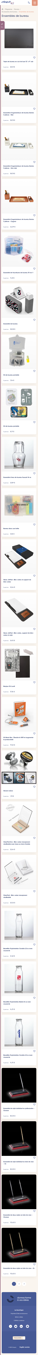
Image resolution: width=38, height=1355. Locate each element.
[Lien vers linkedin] (21, 1326)
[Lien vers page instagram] (27, 1326)
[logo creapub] (10, 1299)
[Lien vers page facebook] (10, 1326)
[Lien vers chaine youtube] (15, 1326)
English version (25, 1347)
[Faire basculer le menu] (34, 3)
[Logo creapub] (7, 2)
